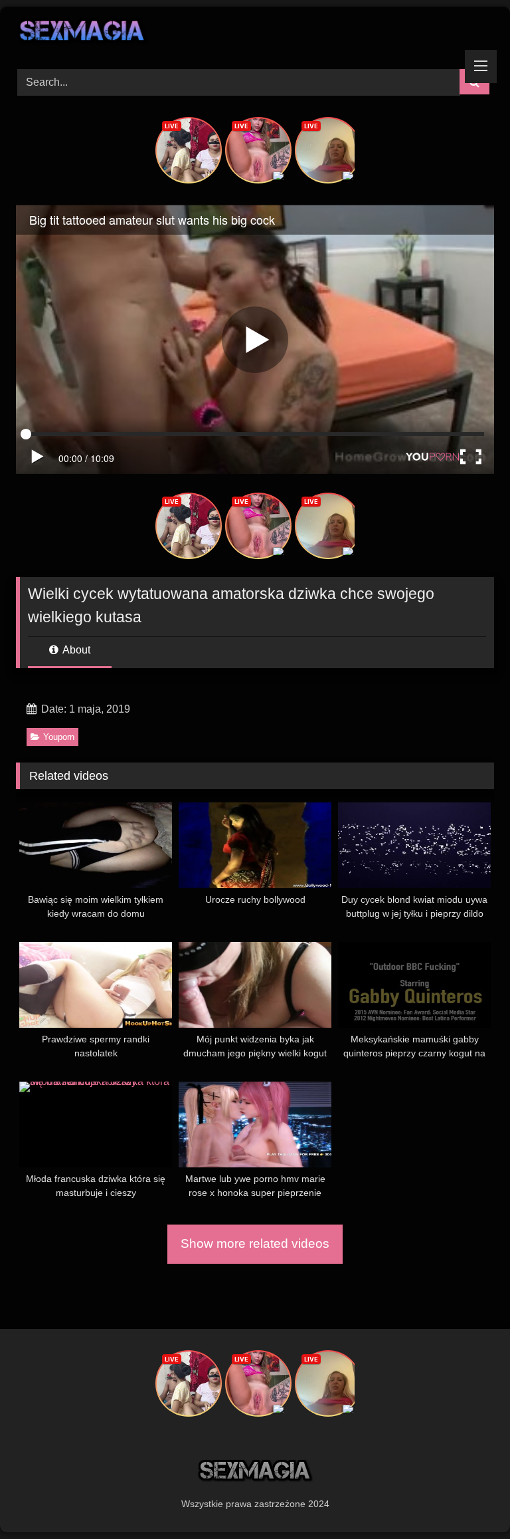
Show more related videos (255, 1243)
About (75, 649)
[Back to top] (468, 1499)
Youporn (58, 737)
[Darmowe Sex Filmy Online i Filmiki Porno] (255, 33)
